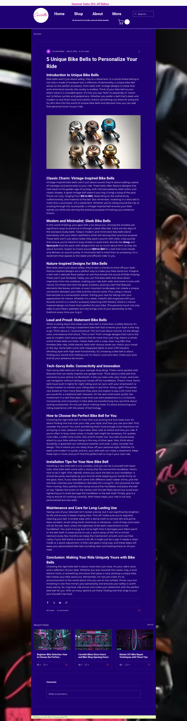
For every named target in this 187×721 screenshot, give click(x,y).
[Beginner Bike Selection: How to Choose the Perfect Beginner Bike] (52, 639)
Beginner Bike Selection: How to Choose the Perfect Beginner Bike (52, 655)
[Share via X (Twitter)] (54, 602)
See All (150, 624)
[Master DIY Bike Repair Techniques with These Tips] (134, 639)
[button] (124, 22)
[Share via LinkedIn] (60, 602)
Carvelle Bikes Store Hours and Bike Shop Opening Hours (93, 655)
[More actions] (139, 51)
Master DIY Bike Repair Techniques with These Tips (133, 655)
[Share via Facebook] (47, 602)
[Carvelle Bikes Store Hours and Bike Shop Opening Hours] (93, 639)
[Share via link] (66, 602)
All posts (37, 34)
